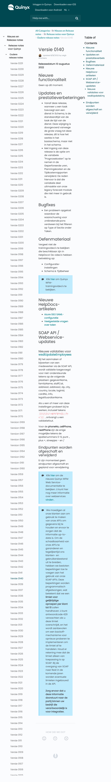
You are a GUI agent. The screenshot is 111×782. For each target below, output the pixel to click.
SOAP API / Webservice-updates (93, 82)
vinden (49, 499)
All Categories (42, 30)
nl (65, 10)
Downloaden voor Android (48, 10)
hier (53, 279)
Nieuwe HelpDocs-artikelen (92, 72)
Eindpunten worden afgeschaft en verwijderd (94, 108)
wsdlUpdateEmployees (55, 355)
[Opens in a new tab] (55, 756)
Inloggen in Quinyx (42, 4)
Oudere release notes (16, 56)
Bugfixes (91, 61)
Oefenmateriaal (95, 65)
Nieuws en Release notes (15, 38)
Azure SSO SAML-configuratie (54, 316)
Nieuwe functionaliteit (94, 49)
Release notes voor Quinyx (16, 47)
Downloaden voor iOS (65, 4)
